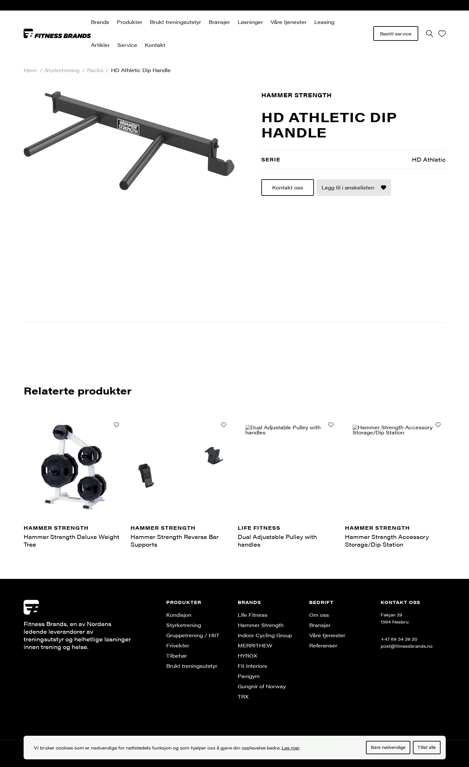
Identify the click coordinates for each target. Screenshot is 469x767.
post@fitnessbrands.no (407, 646)
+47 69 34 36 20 (399, 639)
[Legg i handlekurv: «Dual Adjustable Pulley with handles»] (331, 425)
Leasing (324, 22)
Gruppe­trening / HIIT (193, 635)
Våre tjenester (289, 22)
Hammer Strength (296, 95)
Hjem (30, 70)
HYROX (247, 655)
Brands (100, 22)
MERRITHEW (255, 645)
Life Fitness (252, 614)
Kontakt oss (287, 187)
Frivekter (177, 645)
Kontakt (155, 44)
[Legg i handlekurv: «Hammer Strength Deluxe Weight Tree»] (116, 425)
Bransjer (219, 22)
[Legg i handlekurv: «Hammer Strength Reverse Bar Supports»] (224, 425)
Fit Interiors (252, 665)
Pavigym (249, 676)
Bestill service (395, 33)
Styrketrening (62, 70)
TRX (243, 696)
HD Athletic (429, 159)
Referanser (323, 645)
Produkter (129, 22)
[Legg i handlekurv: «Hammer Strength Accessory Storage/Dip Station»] (438, 425)
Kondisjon (178, 614)
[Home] (57, 33)
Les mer (290, 747)
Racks (95, 70)
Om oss (319, 614)
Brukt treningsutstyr (175, 22)
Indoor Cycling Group (265, 635)
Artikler (100, 44)
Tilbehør (176, 655)
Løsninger (250, 22)
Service (127, 44)
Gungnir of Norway (262, 686)
